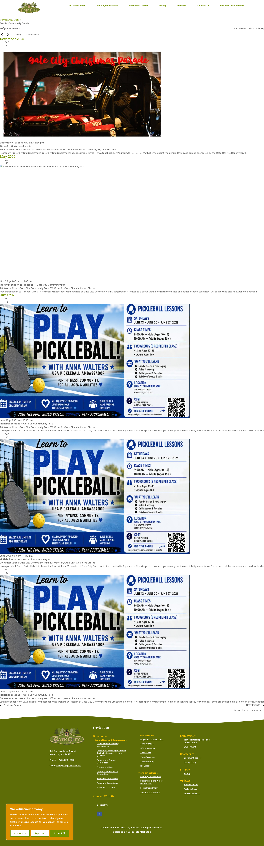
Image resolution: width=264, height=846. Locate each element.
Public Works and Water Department (151, 782)
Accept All (59, 833)
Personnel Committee (107, 783)
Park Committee (105, 767)
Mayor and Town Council (151, 739)
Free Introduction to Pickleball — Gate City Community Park (33, 284)
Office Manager (147, 748)
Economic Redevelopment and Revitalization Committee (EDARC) (111, 753)
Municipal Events (192, 793)
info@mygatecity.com (68, 765)
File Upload (145, 766)
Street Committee (106, 787)
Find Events (240, 28)
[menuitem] (77, 6)
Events (3, 23)
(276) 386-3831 (66, 760)
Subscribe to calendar (246, 710)
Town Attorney (147, 761)
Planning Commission (107, 778)
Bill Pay (187, 773)
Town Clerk (145, 752)
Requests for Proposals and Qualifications (197, 741)
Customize (20, 833)
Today (17, 34)
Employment (190, 747)
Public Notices (190, 789)
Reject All (40, 833)
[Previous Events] (2, 34)
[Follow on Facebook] (99, 814)
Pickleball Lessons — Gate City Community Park (26, 423)
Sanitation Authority (150, 792)
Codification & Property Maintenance (108, 745)
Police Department (149, 788)
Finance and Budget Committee (106, 761)
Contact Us (102, 805)
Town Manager (147, 743)
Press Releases (191, 784)
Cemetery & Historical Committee (107, 772)
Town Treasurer (147, 757)
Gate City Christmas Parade (15, 146)
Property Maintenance (150, 776)
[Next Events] (8, 34)
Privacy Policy (190, 762)
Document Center (192, 758)
